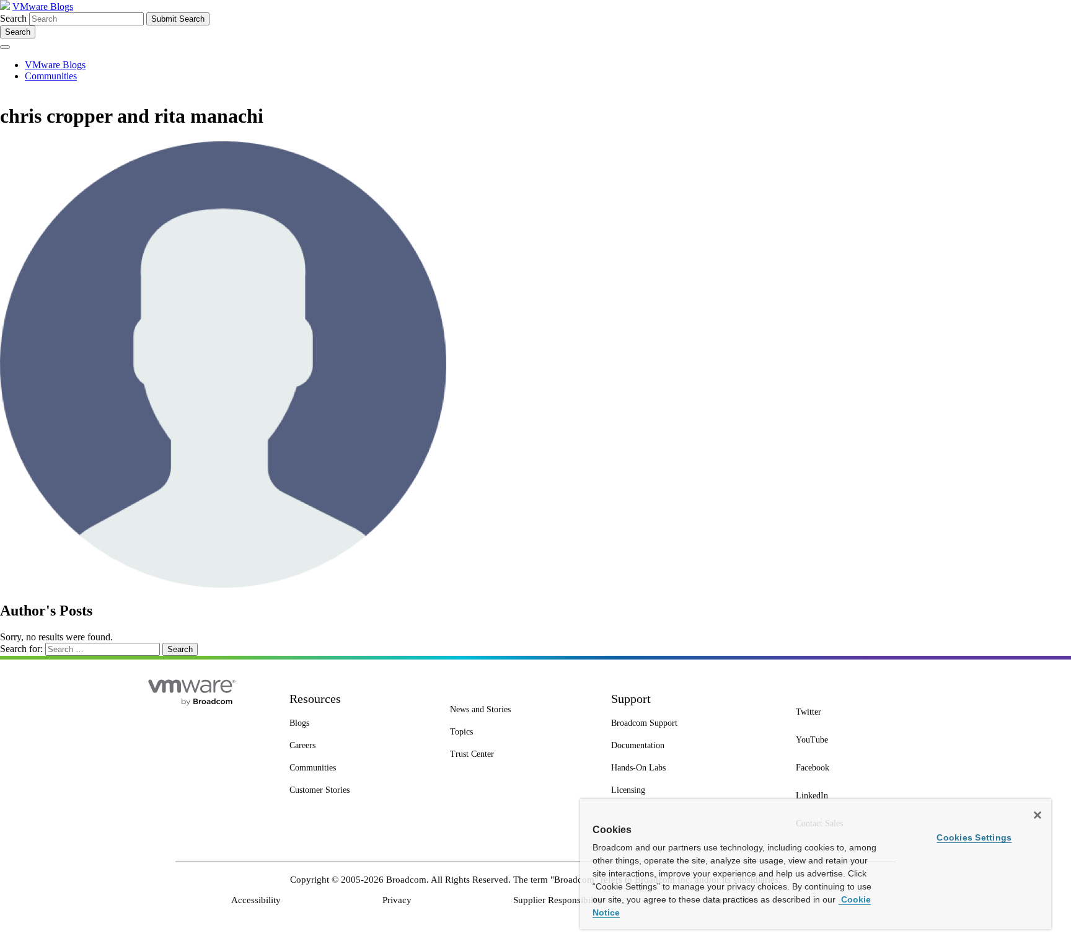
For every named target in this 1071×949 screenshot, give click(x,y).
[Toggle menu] (5, 47)
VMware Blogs (42, 6)
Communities (51, 76)
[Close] (1037, 815)
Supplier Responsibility (558, 900)
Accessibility (256, 900)
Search (13, 18)
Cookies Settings (974, 837)
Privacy (397, 900)
